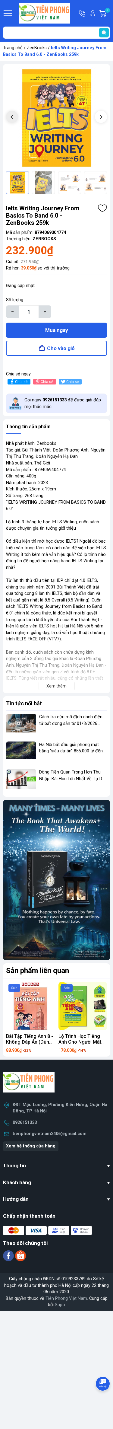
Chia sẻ (21, 382)
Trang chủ (13, 47)
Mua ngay (56, 330)
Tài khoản (92, 13)
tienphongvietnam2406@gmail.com (49, 1133)
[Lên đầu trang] (103, 1400)
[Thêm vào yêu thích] (102, 208)
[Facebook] (9, 1255)
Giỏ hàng (108, 13)
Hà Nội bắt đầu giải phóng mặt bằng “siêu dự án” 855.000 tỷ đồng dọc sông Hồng (72, 751)
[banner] (56, 880)
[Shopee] (20, 1255)
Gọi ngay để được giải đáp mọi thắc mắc (62, 403)
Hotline (82, 13)
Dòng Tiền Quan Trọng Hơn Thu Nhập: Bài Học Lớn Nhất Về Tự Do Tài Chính (72, 779)
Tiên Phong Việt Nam (66, 1298)
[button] (101, 117)
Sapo (60, 1304)
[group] (56, 117)
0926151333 (25, 1122)
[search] (104, 32)
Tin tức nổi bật (24, 703)
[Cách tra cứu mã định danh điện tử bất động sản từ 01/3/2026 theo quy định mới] (21, 725)
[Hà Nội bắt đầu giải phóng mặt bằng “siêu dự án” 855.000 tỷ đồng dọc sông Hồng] (21, 753)
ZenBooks (37, 47)
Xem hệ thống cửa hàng (30, 1146)
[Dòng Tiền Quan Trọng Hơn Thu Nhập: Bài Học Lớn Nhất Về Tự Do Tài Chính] (21, 780)
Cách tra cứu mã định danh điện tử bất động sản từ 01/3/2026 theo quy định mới (70, 723)
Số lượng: (15, 299)
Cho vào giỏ (61, 348)
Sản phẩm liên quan (37, 970)
